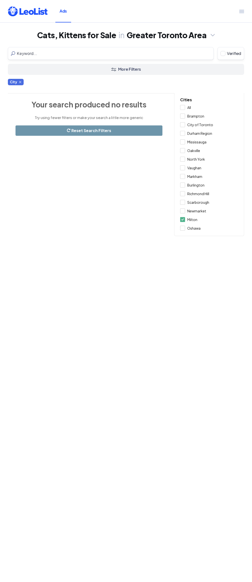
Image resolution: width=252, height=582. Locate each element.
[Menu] (242, 11)
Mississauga (196, 142)
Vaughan (194, 168)
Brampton (195, 116)
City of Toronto (200, 124)
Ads (63, 11)
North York (196, 159)
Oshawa (194, 228)
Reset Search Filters (91, 130)
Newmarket (196, 211)
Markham (194, 176)
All (189, 107)
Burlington (196, 185)
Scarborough (198, 202)
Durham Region (199, 133)
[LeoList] (27, 11)
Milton (192, 219)
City (13, 82)
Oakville (193, 150)
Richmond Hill (198, 193)
